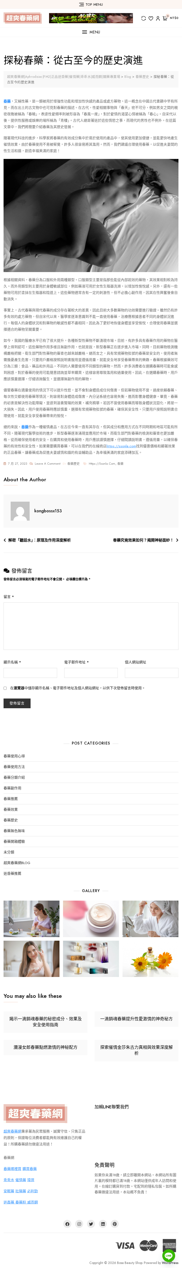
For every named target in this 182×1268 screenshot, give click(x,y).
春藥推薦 (11, 798)
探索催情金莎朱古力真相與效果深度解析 (136, 1050)
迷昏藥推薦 (12, 873)
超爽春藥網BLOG (17, 863)
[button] (91, 32)
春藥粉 (21, 1202)
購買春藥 (30, 1168)
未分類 (9, 852)
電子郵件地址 (76, 662)
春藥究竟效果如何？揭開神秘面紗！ (143, 540)
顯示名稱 (12, 662)
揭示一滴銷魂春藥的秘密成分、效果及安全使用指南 (45, 1022)
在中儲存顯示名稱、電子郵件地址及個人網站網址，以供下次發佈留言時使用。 (77, 688)
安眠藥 (9, 1191)
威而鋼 (32, 1202)
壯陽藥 (20, 1191)
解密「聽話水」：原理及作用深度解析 (39, 540)
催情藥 (20, 1180)
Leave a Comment (47, 464)
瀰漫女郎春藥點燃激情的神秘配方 (45, 1047)
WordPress (170, 1262)
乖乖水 (9, 1180)
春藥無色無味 (14, 830)
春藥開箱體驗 (14, 841)
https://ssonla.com (121, 446)
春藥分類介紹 (14, 777)
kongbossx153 (48, 511)
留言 (9, 596)
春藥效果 (11, 809)
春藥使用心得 (14, 756)
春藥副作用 (12, 788)
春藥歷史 (73, 463)
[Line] (168, 1255)
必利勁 (32, 1191)
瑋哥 (30, 1180)
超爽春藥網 (12, 1131)
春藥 (120, 463)
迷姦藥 (9, 1202)
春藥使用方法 (14, 766)
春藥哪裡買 (12, 1168)
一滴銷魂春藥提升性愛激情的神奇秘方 (136, 1019)
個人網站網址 (135, 662)
